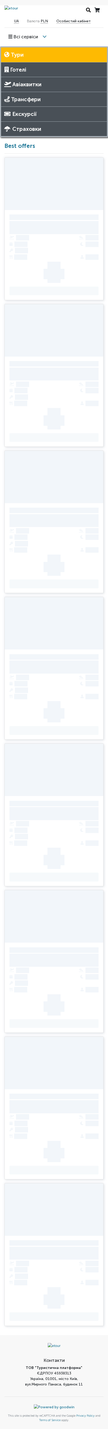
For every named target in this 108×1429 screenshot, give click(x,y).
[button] (25, 36)
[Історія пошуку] (88, 10)
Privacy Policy (85, 1415)
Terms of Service (50, 1420)
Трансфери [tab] (25, 99)
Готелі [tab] (17, 69)
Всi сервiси (25, 37)
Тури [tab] (16, 54)
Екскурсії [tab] (24, 114)
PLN (44, 21)
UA (16, 21)
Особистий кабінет (73, 21)
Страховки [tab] (26, 129)
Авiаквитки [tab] (26, 84)
